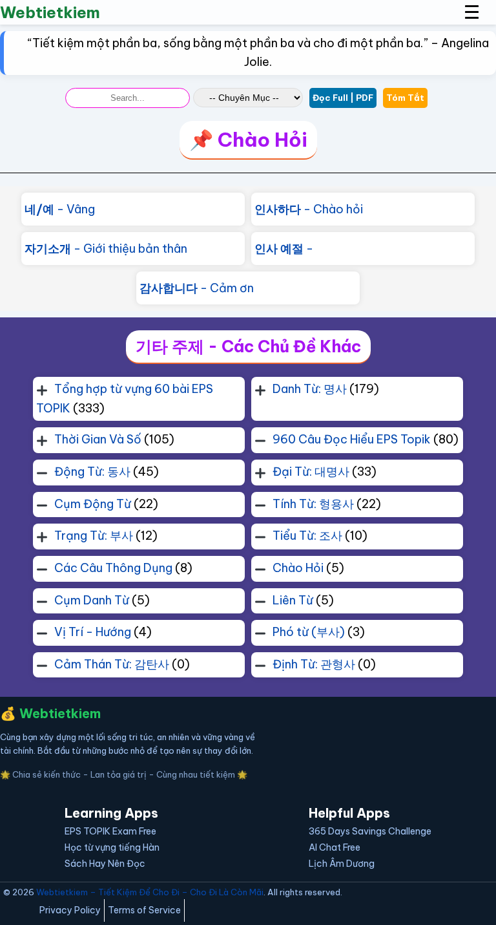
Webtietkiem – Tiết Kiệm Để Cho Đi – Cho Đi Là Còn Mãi (150, 892)
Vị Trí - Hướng (92, 631)
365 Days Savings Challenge (370, 831)
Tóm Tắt (405, 97)
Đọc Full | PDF (343, 97)
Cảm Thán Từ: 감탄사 (111, 664)
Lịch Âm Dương (342, 863)
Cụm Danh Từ (91, 600)
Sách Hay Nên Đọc (105, 863)
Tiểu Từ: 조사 (307, 535)
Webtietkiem (50, 12)
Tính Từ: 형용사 (313, 503)
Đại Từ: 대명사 (311, 471)
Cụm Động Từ (92, 503)
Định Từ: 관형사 (314, 664)
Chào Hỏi (298, 567)
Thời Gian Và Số (97, 439)
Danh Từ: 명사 (310, 388)
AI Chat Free (334, 847)
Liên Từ (293, 600)
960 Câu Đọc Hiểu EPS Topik (352, 439)
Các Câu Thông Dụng (113, 567)
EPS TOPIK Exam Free (110, 831)
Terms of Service (144, 910)
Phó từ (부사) (309, 631)
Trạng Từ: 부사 (93, 535)
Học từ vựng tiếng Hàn (112, 847)
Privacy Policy (70, 910)
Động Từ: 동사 (92, 471)
